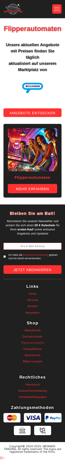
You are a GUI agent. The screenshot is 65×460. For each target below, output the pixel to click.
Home (32, 293)
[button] (2, 458)
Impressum (32, 384)
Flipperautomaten (32, 342)
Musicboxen (32, 355)
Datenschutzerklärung (35, 254)
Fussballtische (32, 349)
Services (32, 300)
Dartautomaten (32, 336)
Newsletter (32, 312)
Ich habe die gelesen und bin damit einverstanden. (33, 256)
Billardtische (33, 330)
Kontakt (33, 306)
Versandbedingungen (32, 397)
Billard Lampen (32, 361)
